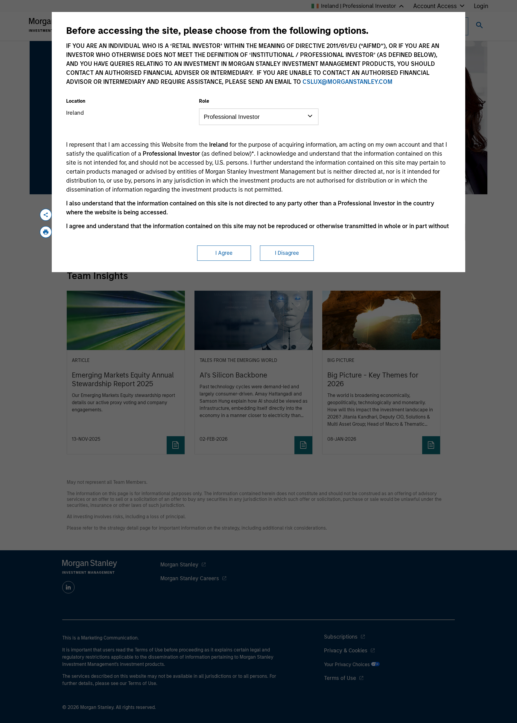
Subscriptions (341, 636)
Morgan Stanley (179, 564)
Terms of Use (340, 678)
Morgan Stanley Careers (189, 578)
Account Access (435, 6)
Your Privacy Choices (347, 664)
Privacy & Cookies (345, 650)
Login (481, 6)
